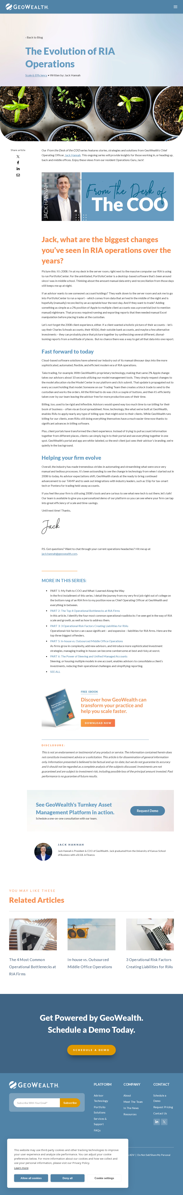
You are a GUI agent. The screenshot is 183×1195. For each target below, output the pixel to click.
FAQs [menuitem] (97, 1130)
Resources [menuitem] (130, 1114)
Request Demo (147, 811)
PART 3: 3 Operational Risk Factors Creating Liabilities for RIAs (89, 626)
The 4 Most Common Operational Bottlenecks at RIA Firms (32, 966)
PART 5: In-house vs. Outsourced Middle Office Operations (86, 641)
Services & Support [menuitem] (100, 1121)
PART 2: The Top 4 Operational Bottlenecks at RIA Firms (85, 610)
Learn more (21, 1168)
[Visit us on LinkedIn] (157, 1122)
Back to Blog (35, 37)
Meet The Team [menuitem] (133, 1101)
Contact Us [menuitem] (160, 1113)
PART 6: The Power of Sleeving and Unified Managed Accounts (88, 656)
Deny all (68, 1178)
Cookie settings (104, 1178)
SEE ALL (55, 671)
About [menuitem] (127, 1095)
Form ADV (128, 1155)
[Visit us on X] (164, 1122)
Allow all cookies (31, 1178)
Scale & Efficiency (36, 75)
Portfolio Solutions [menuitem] (100, 1109)
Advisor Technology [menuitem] (101, 1098)
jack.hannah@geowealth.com (59, 553)
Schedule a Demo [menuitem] (159, 1098)
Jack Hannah (73, 155)
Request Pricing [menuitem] (163, 1107)
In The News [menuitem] (131, 1108)
